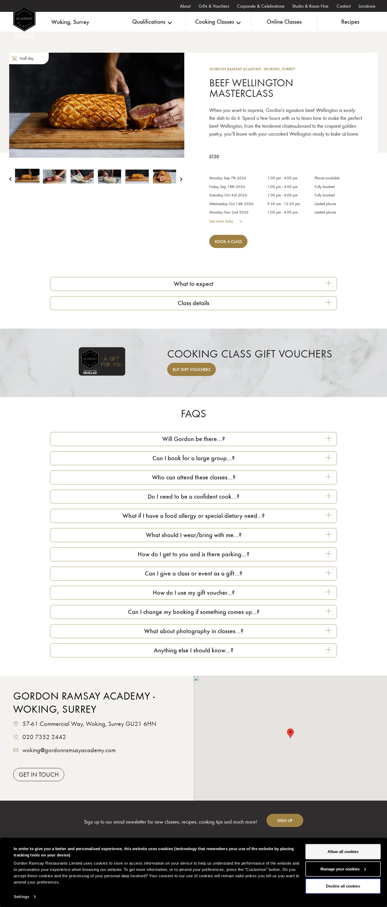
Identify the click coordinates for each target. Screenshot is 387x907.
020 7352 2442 (44, 737)
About (185, 6)
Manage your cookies (340, 868)
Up (284, 820)
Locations (367, 6)
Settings (21, 896)
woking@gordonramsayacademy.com (69, 750)
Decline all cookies (343, 886)
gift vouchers (191, 369)
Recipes (350, 21)
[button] (27, 180)
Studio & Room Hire (310, 6)
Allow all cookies (343, 851)
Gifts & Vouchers (214, 6)
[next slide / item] (180, 105)
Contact (343, 6)
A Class (228, 241)
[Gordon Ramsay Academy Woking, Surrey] (24, 21)
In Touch (39, 774)
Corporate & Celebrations (260, 6)
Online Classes (284, 21)
